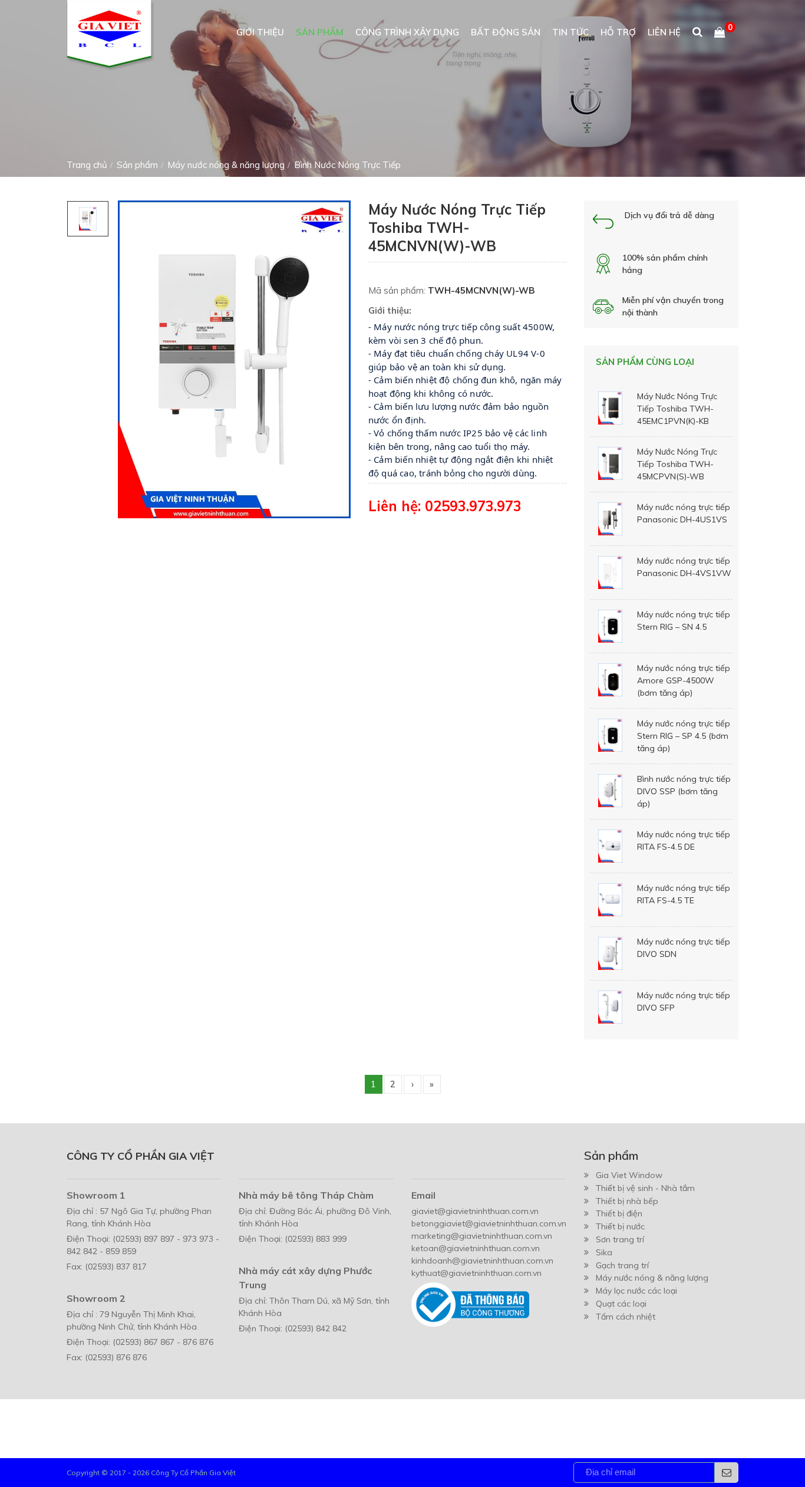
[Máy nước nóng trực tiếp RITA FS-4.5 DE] (610, 846)
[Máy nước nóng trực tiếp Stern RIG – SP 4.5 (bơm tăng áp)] (610, 735)
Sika (604, 1252)
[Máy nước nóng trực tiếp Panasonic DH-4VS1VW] (610, 572)
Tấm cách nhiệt (625, 1316)
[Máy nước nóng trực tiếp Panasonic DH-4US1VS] (610, 518)
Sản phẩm (320, 32)
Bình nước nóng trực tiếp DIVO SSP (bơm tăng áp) (684, 791)
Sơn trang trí (620, 1239)
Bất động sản (505, 32)
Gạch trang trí (622, 1265)
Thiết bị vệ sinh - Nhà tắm (645, 1188)
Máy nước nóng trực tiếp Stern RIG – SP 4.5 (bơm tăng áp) (683, 736)
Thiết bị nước (620, 1226)
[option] (88, 218)
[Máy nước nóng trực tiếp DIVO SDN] (610, 953)
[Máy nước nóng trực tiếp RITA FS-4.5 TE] (610, 899)
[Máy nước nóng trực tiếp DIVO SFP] (610, 1007)
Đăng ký (726, 1472)
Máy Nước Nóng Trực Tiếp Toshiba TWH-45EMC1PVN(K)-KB (677, 408)
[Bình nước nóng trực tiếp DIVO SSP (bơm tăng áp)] (610, 790)
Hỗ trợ (618, 32)
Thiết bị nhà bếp (627, 1201)
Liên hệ (664, 32)
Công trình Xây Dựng (407, 32)
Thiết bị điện (619, 1213)
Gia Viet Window (629, 1175)
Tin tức (570, 32)
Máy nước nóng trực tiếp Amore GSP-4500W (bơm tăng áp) (683, 680)
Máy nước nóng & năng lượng (652, 1277)
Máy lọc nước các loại (636, 1290)
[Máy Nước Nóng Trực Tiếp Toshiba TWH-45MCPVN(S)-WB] (610, 463)
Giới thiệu (260, 32)
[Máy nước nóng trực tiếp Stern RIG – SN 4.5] (610, 626)
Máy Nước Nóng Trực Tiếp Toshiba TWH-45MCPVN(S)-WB (677, 464)
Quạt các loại (621, 1303)
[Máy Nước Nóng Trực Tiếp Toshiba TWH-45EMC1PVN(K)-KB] (610, 408)
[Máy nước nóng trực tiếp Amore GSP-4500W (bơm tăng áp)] (610, 679)
